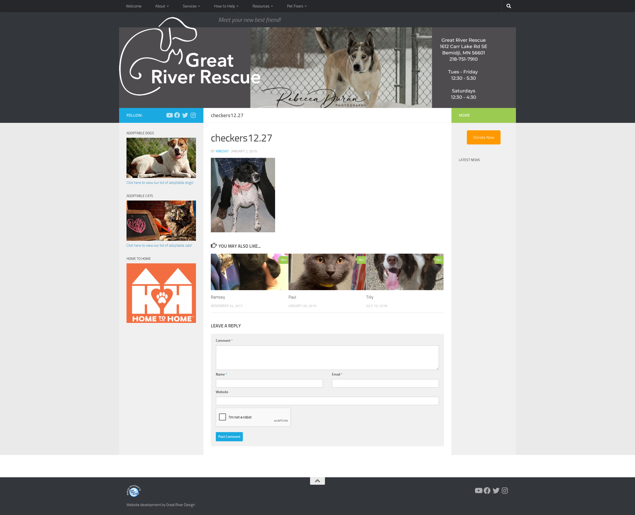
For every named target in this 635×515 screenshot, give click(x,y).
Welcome (133, 6)
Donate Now (483, 137)
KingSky (222, 151)
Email (337, 374)
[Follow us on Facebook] (177, 115)
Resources (261, 6)
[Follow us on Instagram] (193, 115)
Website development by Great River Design (161, 505)
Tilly (369, 297)
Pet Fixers (295, 6)
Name (221, 374)
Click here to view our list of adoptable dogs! (160, 182)
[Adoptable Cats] (161, 239)
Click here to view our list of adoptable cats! (159, 245)
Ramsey (218, 297)
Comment (224, 341)
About (160, 6)
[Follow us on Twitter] (185, 115)
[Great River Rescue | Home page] (189, 56)
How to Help (224, 6)
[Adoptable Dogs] (161, 176)
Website (222, 392)
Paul (292, 297)
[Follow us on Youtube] (169, 115)
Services (189, 6)
